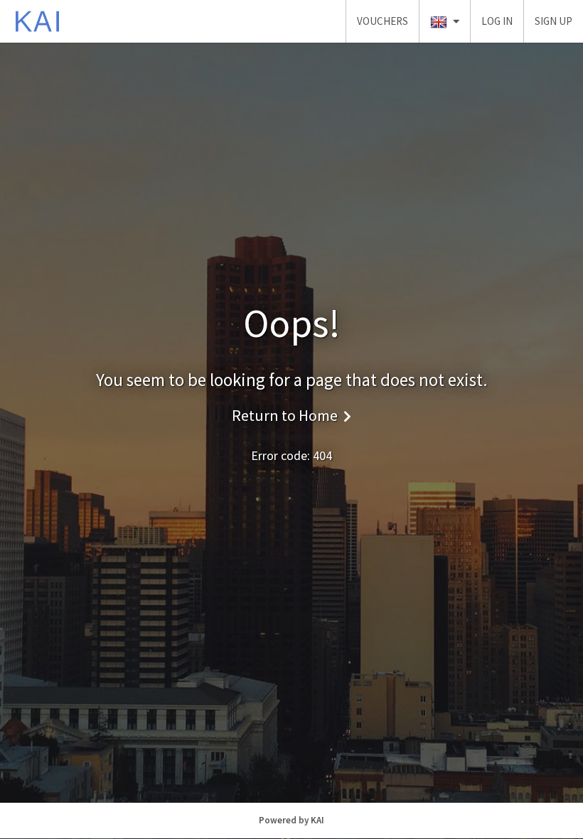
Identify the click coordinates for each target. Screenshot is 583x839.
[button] (444, 21)
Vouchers (382, 21)
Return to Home (285, 415)
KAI (317, 820)
